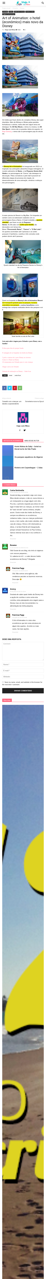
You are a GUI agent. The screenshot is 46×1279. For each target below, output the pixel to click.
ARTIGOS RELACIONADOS (13, 441)
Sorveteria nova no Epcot (34, 401)
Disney (22, 8)
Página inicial (6, 8)
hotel (10, 375)
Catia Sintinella (17, 490)
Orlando (15, 8)
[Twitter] (25, 430)
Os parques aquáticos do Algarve (29, 457)
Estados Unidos (30, 11)
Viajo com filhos (10, 30)
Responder (13, 538)
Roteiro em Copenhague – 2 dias (29, 468)
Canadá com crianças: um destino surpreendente (11, 402)
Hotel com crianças (19, 11)
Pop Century (7, 131)
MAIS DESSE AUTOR (32, 441)
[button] (43, 3)
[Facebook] (21, 430)
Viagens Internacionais (9, 14)
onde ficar (18, 375)
